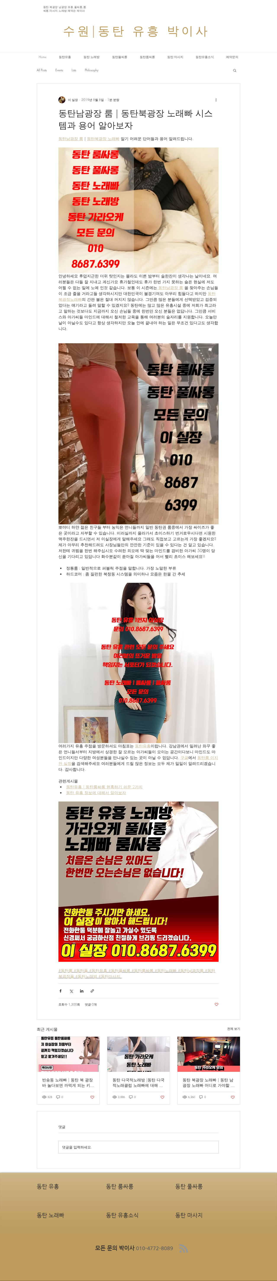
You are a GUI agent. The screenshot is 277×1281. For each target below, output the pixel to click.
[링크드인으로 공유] (82, 991)
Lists (74, 70)
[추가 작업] (216, 99)
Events (59, 70)
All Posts (42, 70)
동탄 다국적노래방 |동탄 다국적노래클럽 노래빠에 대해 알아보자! (138, 1082)
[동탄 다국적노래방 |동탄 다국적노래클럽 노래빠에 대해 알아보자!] (138, 1054)
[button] (235, 70)
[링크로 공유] (92, 991)
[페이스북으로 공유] (60, 991)
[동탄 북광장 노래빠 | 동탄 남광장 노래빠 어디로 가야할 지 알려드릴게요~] (208, 1054)
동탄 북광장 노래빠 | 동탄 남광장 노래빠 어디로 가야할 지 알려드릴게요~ (209, 1082)
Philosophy (91, 70)
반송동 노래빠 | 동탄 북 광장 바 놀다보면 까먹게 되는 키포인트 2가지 (68, 1082)
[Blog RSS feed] (183, 1248)
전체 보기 (233, 1029)
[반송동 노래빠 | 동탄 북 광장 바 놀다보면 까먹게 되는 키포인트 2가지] (68, 1054)
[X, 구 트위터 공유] (71, 991)
